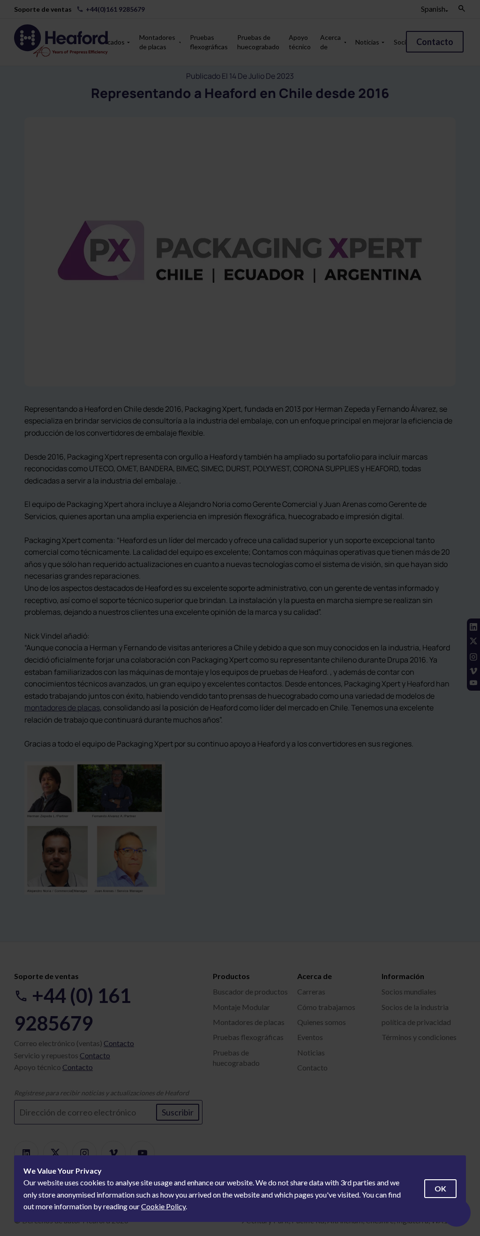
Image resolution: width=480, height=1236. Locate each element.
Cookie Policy (163, 1206)
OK (440, 1188)
